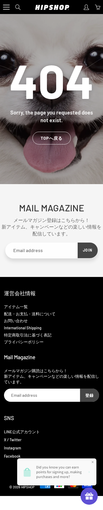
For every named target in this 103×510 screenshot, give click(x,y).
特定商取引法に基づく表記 (28, 335)
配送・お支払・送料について (29, 313)
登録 (89, 395)
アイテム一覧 (16, 306)
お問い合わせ (16, 320)
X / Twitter (12, 439)
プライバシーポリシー (24, 341)
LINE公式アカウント (22, 431)
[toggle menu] (6, 7)
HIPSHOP (28, 487)
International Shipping (22, 327)
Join (87, 250)
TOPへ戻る (52, 137)
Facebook (12, 456)
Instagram (12, 447)
